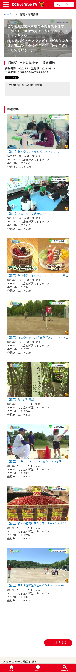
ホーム (8, 14)
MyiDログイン (64, 4)
